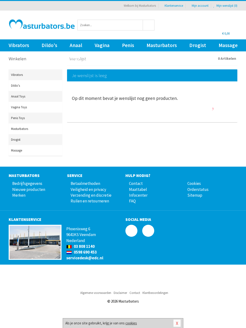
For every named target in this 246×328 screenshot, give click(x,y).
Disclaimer (120, 293)
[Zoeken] (148, 25)
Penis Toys (128, 46)
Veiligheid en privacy (88, 189)
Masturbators (162, 45)
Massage (228, 45)
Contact (136, 183)
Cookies (194, 183)
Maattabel (138, 189)
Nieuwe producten (28, 189)
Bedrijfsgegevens (27, 183)
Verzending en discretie (91, 195)
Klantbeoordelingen (155, 293)
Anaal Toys (76, 46)
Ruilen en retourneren (90, 201)
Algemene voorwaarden (95, 293)
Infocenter (138, 195)
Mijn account (200, 6)
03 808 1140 (84, 246)
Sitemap (194, 195)
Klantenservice (174, 6)
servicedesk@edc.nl (84, 258)
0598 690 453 (85, 252)
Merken (18, 195)
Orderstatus (198, 189)
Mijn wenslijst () (226, 6)
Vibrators (19, 45)
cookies (131, 323)
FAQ (132, 201)
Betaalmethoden (85, 183)
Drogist (197, 45)
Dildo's (49, 45)
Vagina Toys (102, 46)
